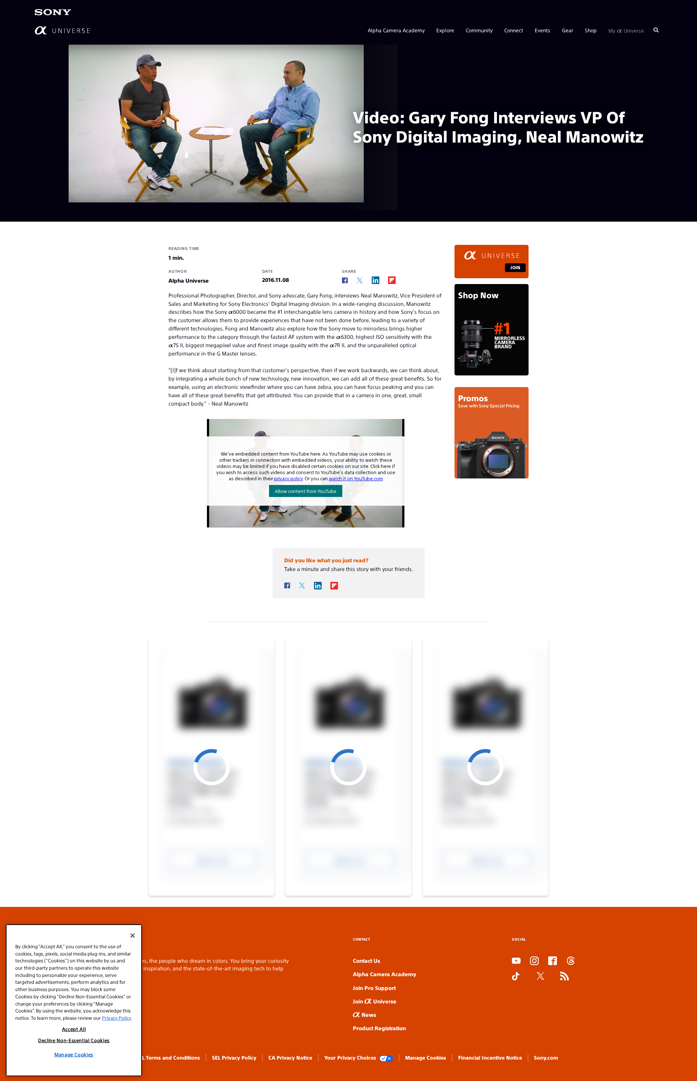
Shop (591, 29)
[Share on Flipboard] (392, 280)
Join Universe (374, 1001)
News (368, 1014)
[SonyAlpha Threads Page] (570, 961)
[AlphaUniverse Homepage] (62, 30)
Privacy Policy (116, 1018)
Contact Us (366, 960)
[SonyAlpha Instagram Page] (534, 961)
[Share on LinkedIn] (375, 280)
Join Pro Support (374, 987)
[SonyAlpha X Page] (540, 976)
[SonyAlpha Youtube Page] (516, 961)
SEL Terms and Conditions (168, 1057)
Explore (445, 29)
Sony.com (546, 1057)
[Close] (132, 936)
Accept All (74, 1029)
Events (542, 29)
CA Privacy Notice (290, 1057)
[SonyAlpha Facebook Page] (552, 961)
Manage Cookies (425, 1057)
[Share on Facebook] (345, 280)
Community (479, 29)
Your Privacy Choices (350, 1057)
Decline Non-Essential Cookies (74, 1040)
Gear (567, 29)
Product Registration (379, 1027)
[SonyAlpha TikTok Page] (515, 976)
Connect (513, 29)
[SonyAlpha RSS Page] (564, 976)
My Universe (626, 30)
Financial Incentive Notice (490, 1057)
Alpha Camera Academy (396, 29)
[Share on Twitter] (359, 280)
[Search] (656, 29)
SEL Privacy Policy (234, 1057)
